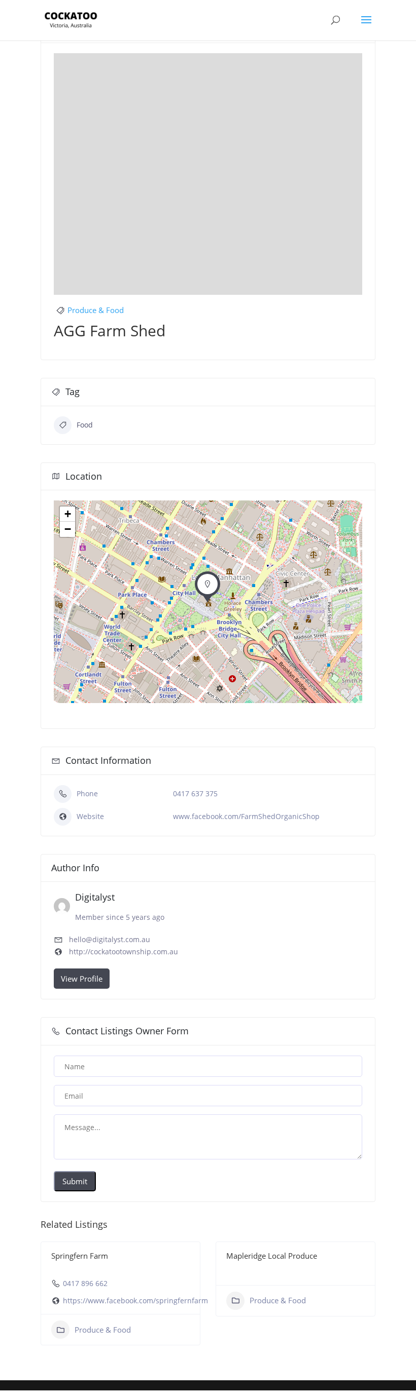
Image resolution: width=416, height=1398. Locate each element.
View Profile (81, 979)
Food (85, 425)
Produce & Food (95, 310)
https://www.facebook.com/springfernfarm (135, 1300)
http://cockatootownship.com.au (123, 951)
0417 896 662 (85, 1283)
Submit (74, 1181)
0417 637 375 (195, 793)
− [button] (67, 529)
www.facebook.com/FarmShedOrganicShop (246, 816)
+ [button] (67, 514)
